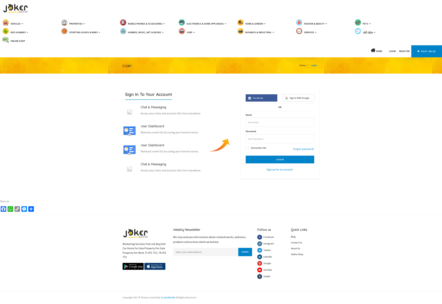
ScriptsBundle (168, 297)
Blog (293, 236)
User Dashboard (152, 126)
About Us (295, 248)
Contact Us (296, 242)
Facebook (258, 97)
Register (404, 51)
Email (249, 114)
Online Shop (297, 254)
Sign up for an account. (280, 169)
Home (378, 51)
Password (251, 131)
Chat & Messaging (153, 107)
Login (392, 51)
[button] (385, 51)
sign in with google (299, 97)
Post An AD (428, 51)
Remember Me (258, 147)
